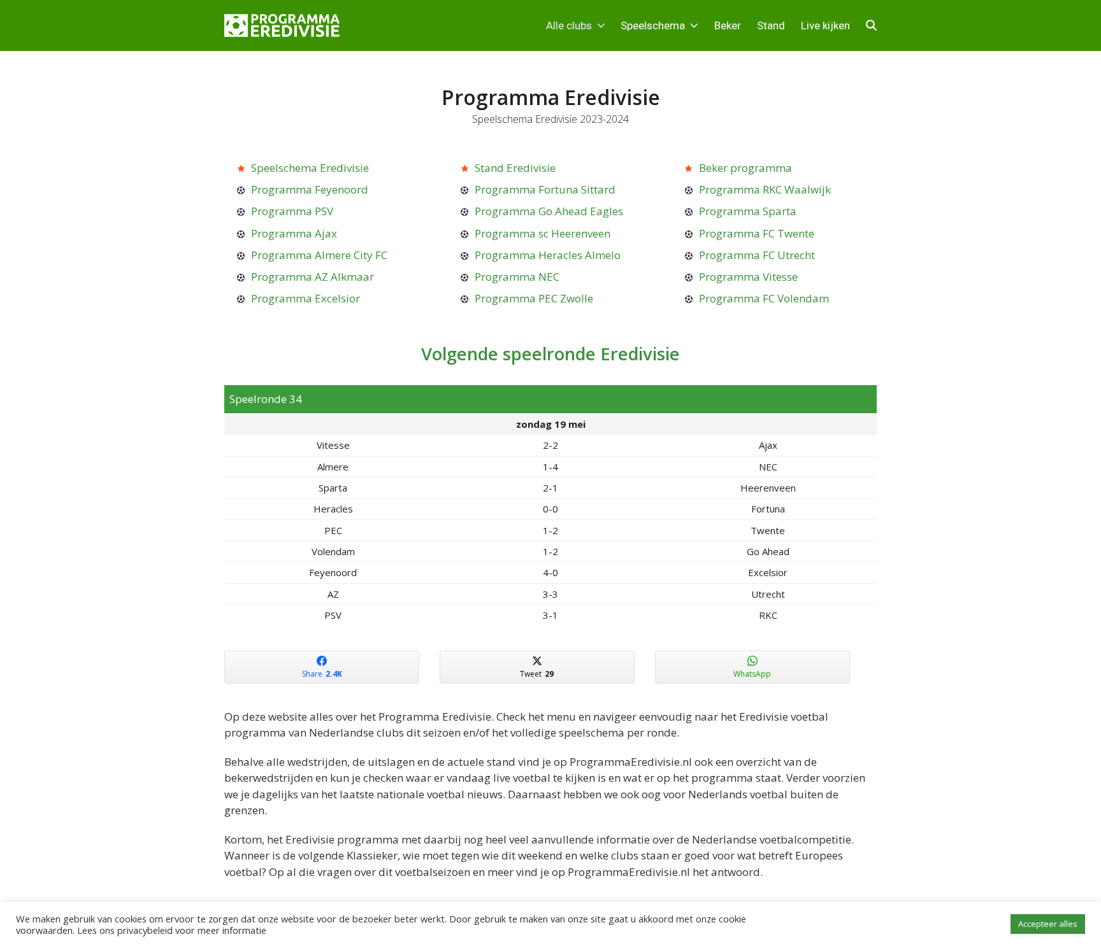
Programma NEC (517, 276)
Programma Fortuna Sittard (545, 189)
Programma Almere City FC (319, 255)
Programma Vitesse (748, 276)
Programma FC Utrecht (757, 255)
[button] (871, 25)
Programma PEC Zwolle (534, 298)
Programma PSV (292, 211)
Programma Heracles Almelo (548, 255)
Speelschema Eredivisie (310, 167)
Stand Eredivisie (515, 167)
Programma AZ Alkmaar (312, 276)
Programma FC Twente (756, 233)
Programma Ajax (294, 233)
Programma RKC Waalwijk (765, 189)
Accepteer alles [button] (1047, 923)
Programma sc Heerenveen (542, 233)
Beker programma (745, 167)
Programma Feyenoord (309, 189)
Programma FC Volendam (764, 298)
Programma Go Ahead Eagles (549, 211)
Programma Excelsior (305, 298)
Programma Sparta (747, 211)
